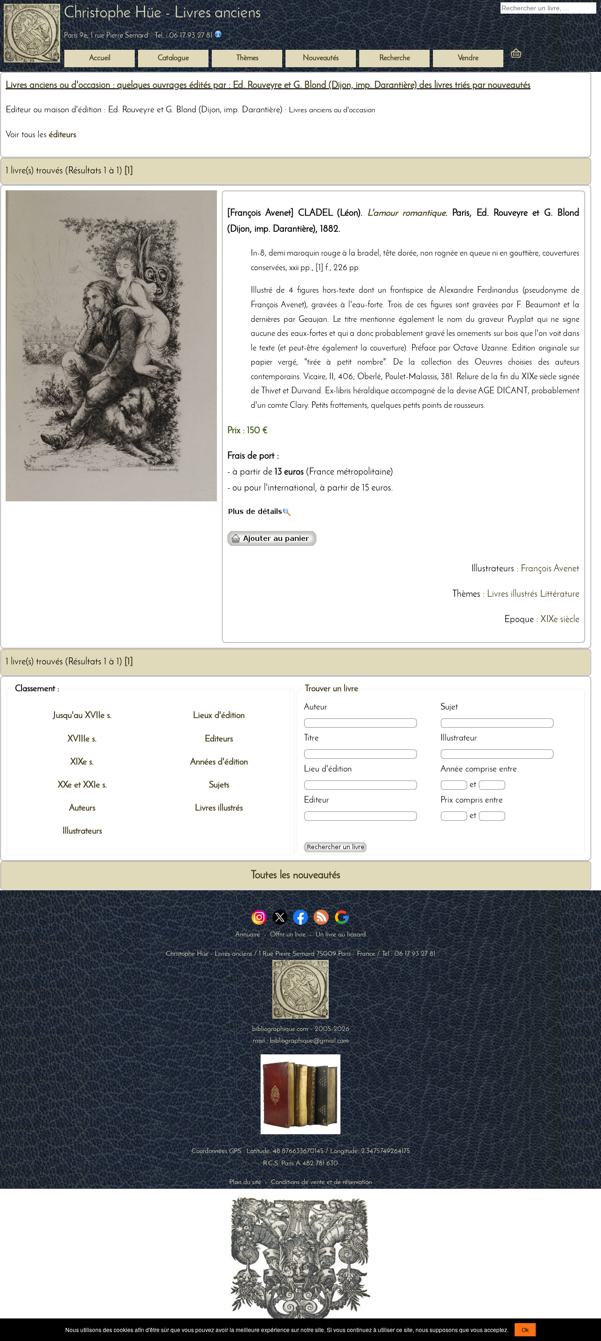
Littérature (559, 594)
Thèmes (466, 594)
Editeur (316, 800)
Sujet (449, 707)
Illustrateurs (492, 569)
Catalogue (173, 58)
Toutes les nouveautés (295, 875)
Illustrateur (458, 738)
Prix (446, 800)
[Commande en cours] (542, 55)
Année (451, 769)
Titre (311, 738)
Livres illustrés (512, 594)
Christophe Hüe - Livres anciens (162, 13)
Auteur (315, 707)
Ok (525, 1329)
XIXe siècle (559, 619)
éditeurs (62, 135)
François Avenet (550, 569)
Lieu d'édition (328, 769)
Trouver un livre (331, 689)
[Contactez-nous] (218, 35)
